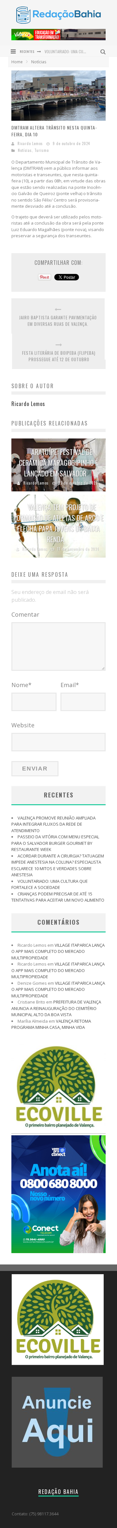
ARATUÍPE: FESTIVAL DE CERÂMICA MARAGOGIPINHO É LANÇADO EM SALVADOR (58, 462)
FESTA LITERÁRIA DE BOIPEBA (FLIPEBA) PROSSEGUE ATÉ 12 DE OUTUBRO (59, 356)
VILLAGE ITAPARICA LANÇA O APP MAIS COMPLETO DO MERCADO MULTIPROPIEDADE (58, 951)
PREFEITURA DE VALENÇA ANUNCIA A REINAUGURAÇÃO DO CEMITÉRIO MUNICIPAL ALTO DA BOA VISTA (56, 1008)
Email (69, 685)
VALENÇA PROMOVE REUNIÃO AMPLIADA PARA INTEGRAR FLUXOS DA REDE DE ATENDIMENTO (53, 824)
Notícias (25, 150)
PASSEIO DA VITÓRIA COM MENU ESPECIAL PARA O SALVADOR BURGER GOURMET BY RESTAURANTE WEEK (55, 843)
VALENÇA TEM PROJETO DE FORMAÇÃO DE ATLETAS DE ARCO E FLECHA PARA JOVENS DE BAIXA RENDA (59, 523)
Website (22, 725)
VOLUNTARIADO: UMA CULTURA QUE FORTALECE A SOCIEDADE (49, 884)
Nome (21, 685)
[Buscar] (104, 51)
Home (17, 62)
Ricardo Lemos (30, 143)
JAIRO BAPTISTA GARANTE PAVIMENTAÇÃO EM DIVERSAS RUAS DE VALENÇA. (58, 320)
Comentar (25, 614)
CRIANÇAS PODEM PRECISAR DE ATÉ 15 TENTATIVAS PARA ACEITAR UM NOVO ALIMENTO (57, 897)
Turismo (41, 150)
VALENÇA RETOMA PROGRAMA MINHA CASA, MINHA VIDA (51, 1024)
